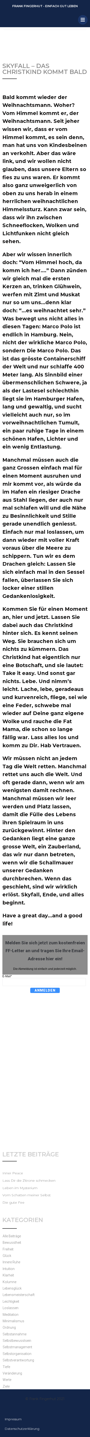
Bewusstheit (12, 1242)
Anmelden (45, 990)
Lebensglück (12, 1288)
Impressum (13, 1419)
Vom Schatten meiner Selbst (26, 1195)
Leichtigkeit (11, 1301)
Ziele (6, 1386)
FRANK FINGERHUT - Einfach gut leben (45, 6)
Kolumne (9, 1282)
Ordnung (9, 1327)
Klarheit (8, 1275)
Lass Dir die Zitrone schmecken (28, 1180)
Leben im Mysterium (19, 1188)
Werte (7, 1380)
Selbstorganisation (17, 1354)
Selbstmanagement (17, 1347)
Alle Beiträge (12, 1236)
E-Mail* (7, 976)
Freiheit (8, 1249)
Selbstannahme (14, 1334)
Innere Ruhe (11, 1262)
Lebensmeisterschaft (19, 1295)
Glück (7, 1256)
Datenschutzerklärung (22, 1429)
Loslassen (10, 1308)
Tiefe (6, 1367)
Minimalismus (13, 1321)
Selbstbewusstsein (17, 1341)
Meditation (10, 1315)
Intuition (9, 1269)
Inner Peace (12, 1173)
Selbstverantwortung (18, 1360)
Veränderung (12, 1373)
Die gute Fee (13, 1202)
